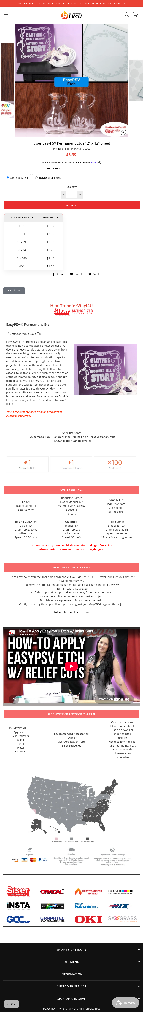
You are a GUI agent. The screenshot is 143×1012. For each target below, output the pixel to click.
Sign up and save (71, 998)
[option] (71, 3)
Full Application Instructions (71, 612)
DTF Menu (71, 962)
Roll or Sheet (54, 168)
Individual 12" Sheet (50, 177)
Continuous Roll (19, 177)
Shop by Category (72, 949)
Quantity (72, 187)
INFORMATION (72, 974)
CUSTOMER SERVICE (71, 986)
